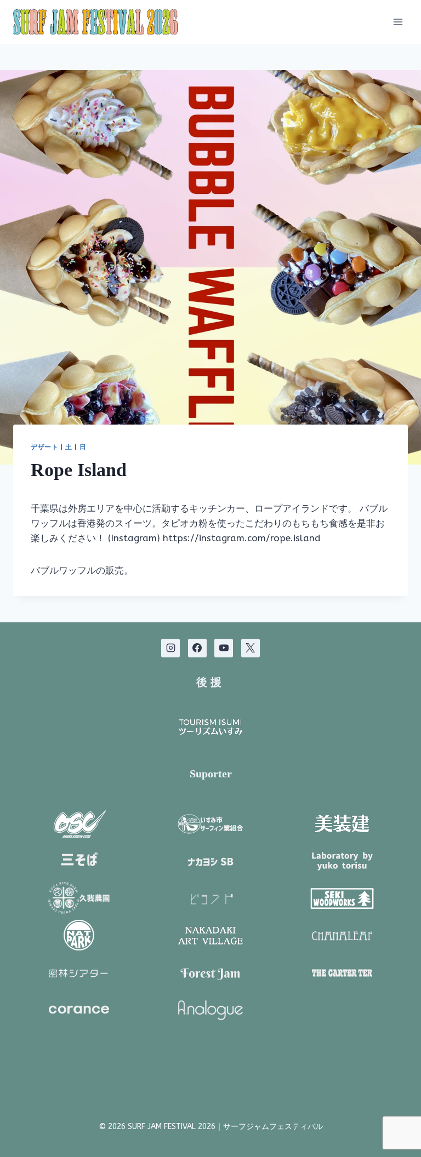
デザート (44, 447)
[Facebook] (197, 648)
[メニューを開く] (398, 21)
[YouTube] (223, 648)
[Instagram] (170, 648)
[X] (250, 648)
